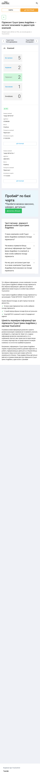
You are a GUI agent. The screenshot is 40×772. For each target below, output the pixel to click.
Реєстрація (29, 10)
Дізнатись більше (13, 211)
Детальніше (20, 143)
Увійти (10, 10)
